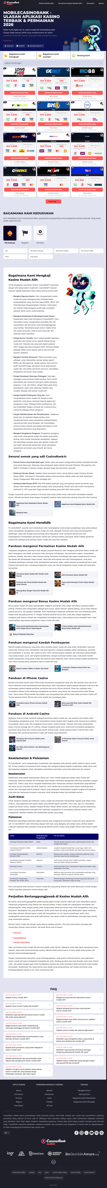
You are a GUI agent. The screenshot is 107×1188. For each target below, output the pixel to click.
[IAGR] (10, 1159)
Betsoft (49, 1096)
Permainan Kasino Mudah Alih (70, 3)
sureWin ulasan (19, 162)
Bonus (18, 1096)
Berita (101, 3)
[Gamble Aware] (82, 1159)
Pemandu (90, 3)
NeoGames (49, 1100)
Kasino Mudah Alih (46, 3)
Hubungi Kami (83, 1100)
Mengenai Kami (84, 1096)
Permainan (18, 1100)
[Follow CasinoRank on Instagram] (81, 1139)
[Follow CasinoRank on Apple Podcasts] (101, 1139)
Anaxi (49, 1104)
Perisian (18, 1104)
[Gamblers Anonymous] (21, 1159)
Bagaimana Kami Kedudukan (83, 1104)
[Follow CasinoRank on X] (86, 1139)
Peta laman (18, 1111)
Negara (18, 1107)
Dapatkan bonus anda (19, 93)
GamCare (17, 933)
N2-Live (49, 1111)
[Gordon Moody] (54, 1159)
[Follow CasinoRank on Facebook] (76, 1139)
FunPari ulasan (19, 128)
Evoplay (49, 1107)
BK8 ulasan (53, 128)
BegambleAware (19, 938)
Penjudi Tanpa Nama (21, 942)
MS (6, 1139)
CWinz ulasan (19, 193)
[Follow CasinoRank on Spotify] (96, 1139)
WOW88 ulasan (87, 128)
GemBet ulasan (87, 162)
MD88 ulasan (87, 96)
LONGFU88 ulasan (19, 96)
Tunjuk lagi (52, 201)
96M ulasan (87, 193)
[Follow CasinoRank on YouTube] (91, 1139)
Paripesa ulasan (53, 162)
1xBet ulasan (53, 96)
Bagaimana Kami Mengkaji (83, 1107)
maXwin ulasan (53, 193)
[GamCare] (36, 1159)
